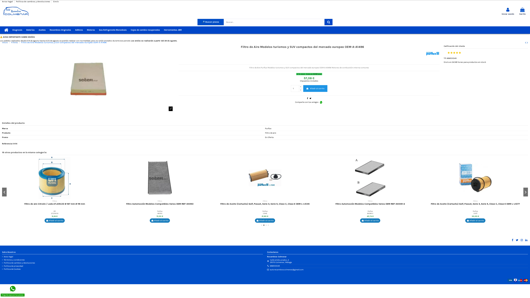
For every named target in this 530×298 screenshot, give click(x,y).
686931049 (275, 266)
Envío (56, 1)
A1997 (55, 213)
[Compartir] (307, 98)
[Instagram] (521, 240)
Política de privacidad (13, 266)
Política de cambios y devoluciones (33, 1)
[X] (517, 240)
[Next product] (527, 42)
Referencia (7, 144)
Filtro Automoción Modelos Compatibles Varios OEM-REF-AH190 (160, 204)
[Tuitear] (310, 98)
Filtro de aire (54, 204)
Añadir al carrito (317, 88)
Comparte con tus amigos (307, 102)
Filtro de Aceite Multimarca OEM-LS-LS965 (475, 204)
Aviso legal (7, 1)
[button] (105, 161)
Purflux (54, 211)
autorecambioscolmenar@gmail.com (287, 269)
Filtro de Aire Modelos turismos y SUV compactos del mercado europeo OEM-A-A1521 (265, 204)
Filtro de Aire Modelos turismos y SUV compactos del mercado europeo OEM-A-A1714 (370, 204)
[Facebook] (512, 240)
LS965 (475, 213)
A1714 (370, 213)
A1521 (265, 213)
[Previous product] (526, 42)
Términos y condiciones (14, 260)
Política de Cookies (12, 269)
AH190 (160, 213)
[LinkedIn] (526, 240)
